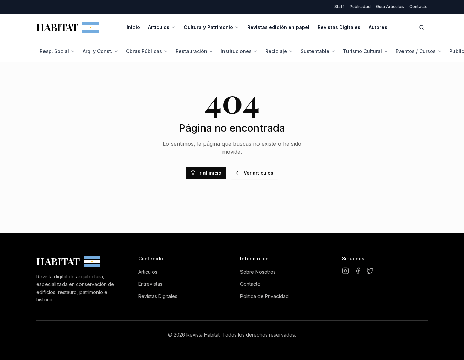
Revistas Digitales (339, 27)
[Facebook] (357, 270)
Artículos (158, 27)
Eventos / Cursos (416, 51)
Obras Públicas (144, 51)
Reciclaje (276, 51)
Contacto (418, 6)
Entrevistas (150, 284)
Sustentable (315, 51)
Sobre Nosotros (258, 272)
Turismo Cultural (362, 51)
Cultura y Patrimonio (208, 27)
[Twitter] (370, 270)
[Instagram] (345, 270)
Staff (339, 6)
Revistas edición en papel (278, 27)
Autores (378, 27)
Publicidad (360, 6)
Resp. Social (54, 51)
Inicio (133, 27)
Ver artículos (258, 173)
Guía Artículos (390, 6)
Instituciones (236, 51)
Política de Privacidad (264, 296)
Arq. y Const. (97, 51)
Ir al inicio (209, 173)
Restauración (191, 51)
